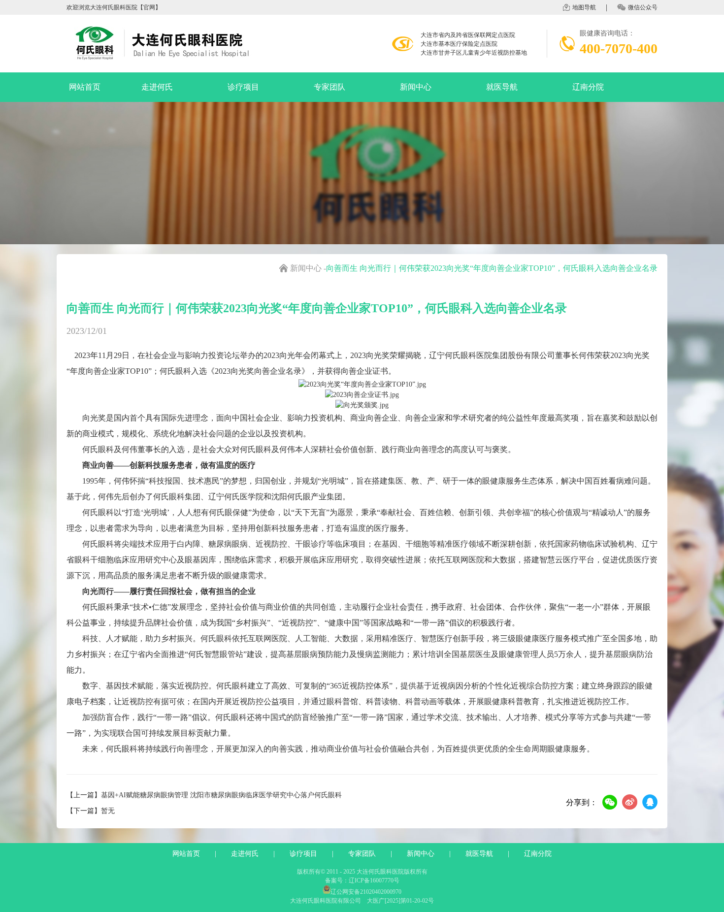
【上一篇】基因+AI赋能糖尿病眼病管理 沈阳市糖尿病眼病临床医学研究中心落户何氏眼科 (204, 795)
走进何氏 (157, 87)
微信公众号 (643, 7)
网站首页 (84, 87)
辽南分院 (588, 87)
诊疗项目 (243, 87)
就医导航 (502, 87)
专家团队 (329, 87)
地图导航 (584, 7)
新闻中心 (415, 87)
